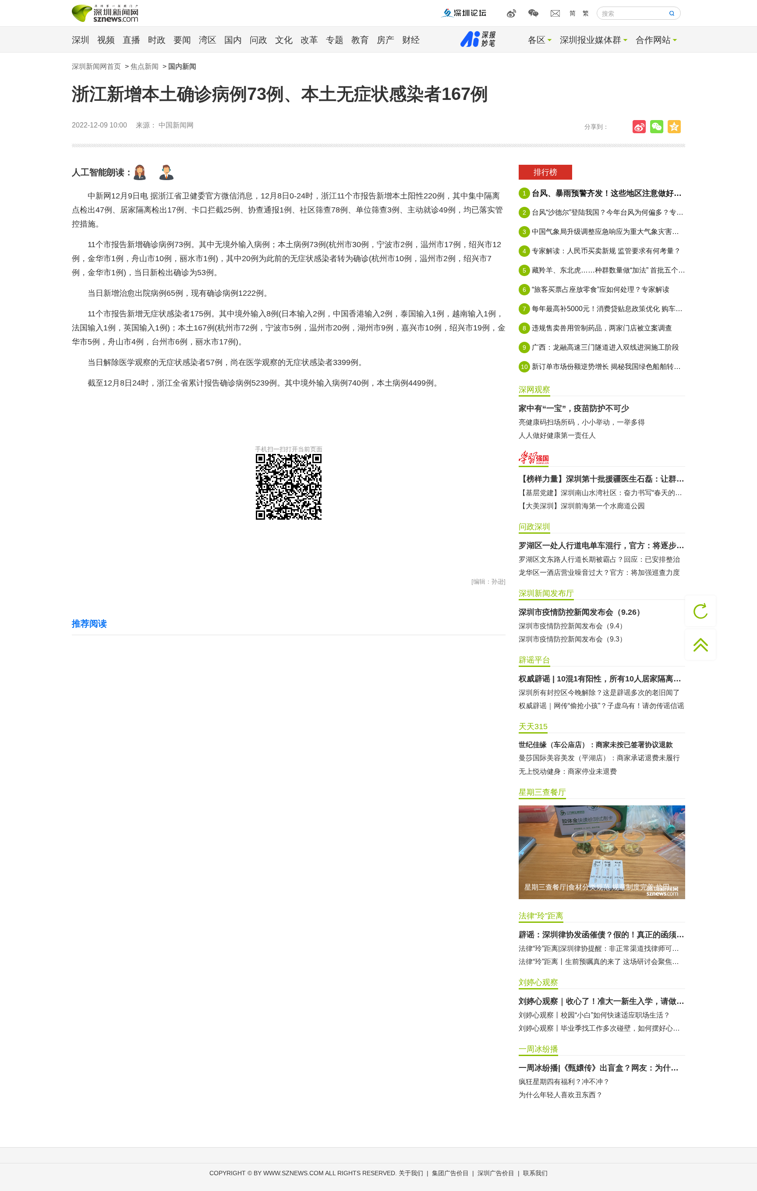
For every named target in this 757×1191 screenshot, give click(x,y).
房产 (385, 40)
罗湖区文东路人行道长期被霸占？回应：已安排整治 (599, 559)
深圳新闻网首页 (96, 66)
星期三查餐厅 (542, 792)
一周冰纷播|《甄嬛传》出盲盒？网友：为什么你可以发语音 (602, 1067)
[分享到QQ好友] (676, 126)
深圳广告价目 (496, 1173)
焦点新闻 (145, 66)
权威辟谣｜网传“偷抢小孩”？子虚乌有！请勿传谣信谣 (601, 705)
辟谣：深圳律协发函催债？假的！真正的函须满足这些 (602, 934)
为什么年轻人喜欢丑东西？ (561, 1095)
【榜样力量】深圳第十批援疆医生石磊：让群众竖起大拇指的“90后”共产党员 (602, 479)
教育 (360, 40)
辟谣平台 (534, 660)
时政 (157, 40)
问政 (258, 40)
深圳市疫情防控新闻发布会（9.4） (572, 626)
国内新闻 (182, 66)
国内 (233, 40)
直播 (131, 40)
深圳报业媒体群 (590, 40)
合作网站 (653, 40)
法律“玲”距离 (541, 915)
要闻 (182, 40)
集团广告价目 (450, 1173)
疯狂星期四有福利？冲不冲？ (564, 1081)
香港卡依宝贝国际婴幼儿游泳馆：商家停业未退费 (596, 764)
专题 (334, 40)
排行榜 (545, 172)
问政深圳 (534, 526)
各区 (536, 40)
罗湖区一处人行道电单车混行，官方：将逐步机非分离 (602, 545)
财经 (411, 40)
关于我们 (411, 1173)
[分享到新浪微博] (641, 126)
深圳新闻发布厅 (546, 593)
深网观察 (534, 389)
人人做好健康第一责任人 (557, 435)
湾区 (207, 40)
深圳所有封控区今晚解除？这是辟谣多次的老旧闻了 (599, 692)
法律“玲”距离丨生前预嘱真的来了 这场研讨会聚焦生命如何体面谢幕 (602, 961)
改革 (309, 40)
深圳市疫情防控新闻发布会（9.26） (581, 612)
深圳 (80, 40)
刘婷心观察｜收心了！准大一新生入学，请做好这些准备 (602, 1001)
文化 (284, 40)
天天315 (533, 726)
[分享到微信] (659, 126)
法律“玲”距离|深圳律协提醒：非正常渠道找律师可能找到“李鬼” (602, 948)
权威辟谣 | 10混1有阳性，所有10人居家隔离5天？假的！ (602, 678)
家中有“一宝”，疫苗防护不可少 (574, 408)
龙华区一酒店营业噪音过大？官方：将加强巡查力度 (599, 572)
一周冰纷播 (538, 1049)
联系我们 (535, 1173)
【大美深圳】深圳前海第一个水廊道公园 (582, 506)
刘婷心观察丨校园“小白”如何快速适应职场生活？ (594, 1015)
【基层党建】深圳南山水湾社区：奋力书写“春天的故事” (602, 492)
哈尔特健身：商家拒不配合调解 (568, 750)
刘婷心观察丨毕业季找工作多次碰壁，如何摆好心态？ (602, 1028)
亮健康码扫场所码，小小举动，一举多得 (582, 422)
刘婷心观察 (538, 982)
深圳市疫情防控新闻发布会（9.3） (572, 639)
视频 (106, 40)
